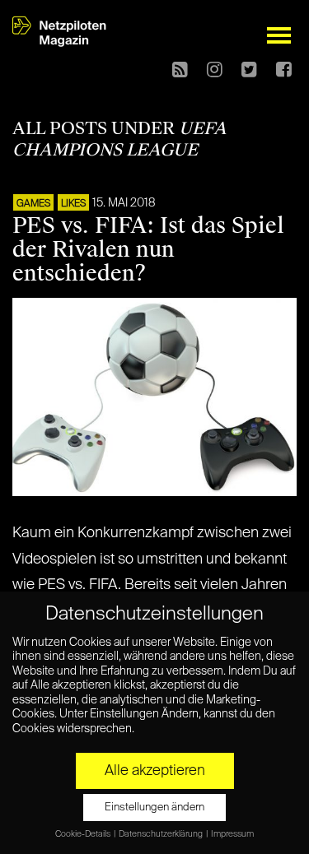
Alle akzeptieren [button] (155, 770)
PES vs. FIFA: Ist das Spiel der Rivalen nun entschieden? (148, 249)
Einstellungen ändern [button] (154, 807)
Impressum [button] (232, 834)
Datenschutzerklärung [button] (161, 834)
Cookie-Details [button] (83, 834)
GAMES (33, 204)
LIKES (73, 204)
